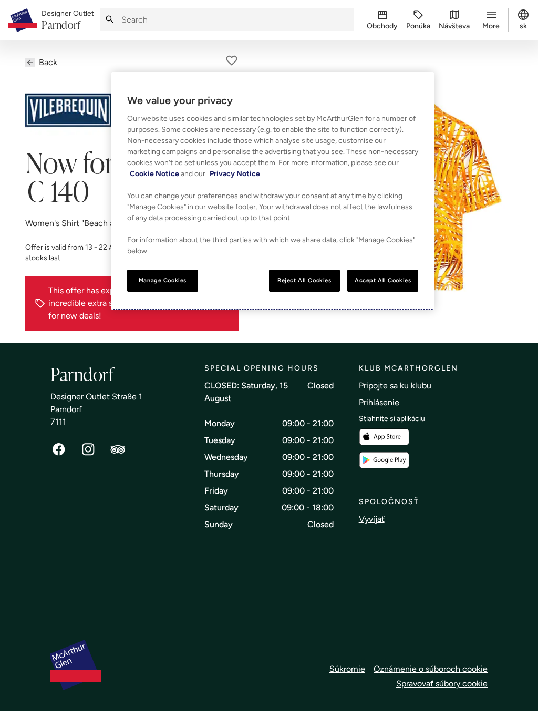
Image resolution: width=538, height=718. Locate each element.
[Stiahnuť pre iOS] (384, 437)
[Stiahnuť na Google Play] (384, 460)
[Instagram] (88, 449)
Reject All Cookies (304, 280)
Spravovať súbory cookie (442, 684)
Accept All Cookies (383, 280)
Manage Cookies (163, 280)
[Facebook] (58, 449)
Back (48, 62)
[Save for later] (231, 60)
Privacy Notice (235, 173)
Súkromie (347, 669)
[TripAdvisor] (117, 449)
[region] (272, 191)
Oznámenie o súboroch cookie (431, 669)
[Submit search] (110, 19)
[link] (68, 20)
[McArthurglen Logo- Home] (22, 20)
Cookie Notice (154, 173)
